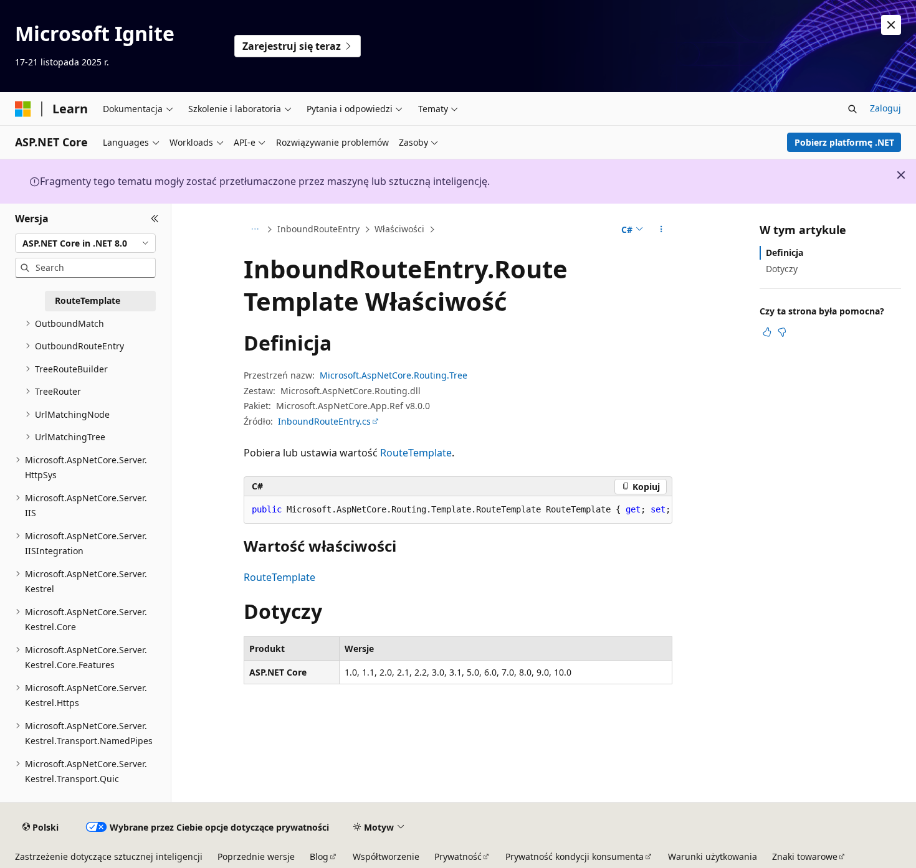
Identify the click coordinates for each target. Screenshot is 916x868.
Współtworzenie (386, 856)
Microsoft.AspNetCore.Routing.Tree (393, 375)
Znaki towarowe (804, 856)
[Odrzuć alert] (891, 25)
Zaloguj (885, 108)
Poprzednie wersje (256, 856)
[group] (458, 510)
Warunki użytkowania (712, 856)
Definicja (784, 252)
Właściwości (399, 229)
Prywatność (458, 856)
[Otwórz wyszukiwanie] (852, 109)
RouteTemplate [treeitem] (87, 300)
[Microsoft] (23, 109)
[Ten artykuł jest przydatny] (767, 331)
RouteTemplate (416, 453)
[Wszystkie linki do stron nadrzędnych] (254, 230)
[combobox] (85, 243)
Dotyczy (782, 269)
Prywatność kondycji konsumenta (574, 856)
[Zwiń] (155, 219)
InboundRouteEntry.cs (324, 421)
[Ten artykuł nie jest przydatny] (782, 331)
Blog (319, 856)
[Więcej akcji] (661, 230)
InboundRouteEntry (318, 229)
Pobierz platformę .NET (844, 142)
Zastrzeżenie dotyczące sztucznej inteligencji (109, 856)
